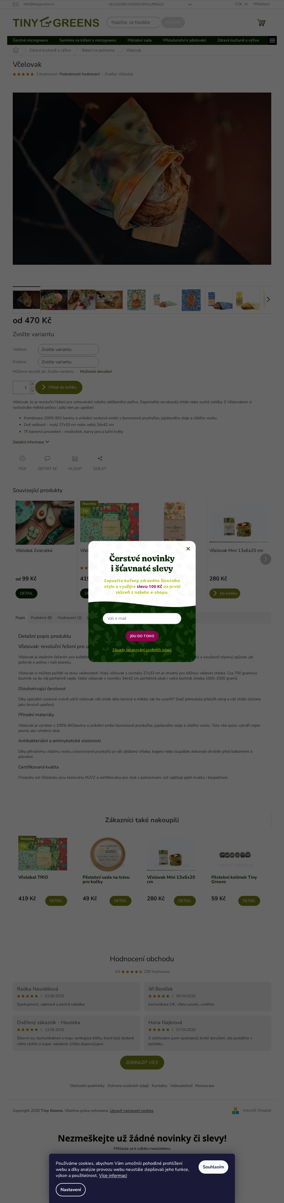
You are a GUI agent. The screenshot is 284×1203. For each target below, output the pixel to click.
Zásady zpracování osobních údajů (142, 649)
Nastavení (70, 1190)
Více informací (113, 1176)
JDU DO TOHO (142, 636)
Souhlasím (213, 1167)
